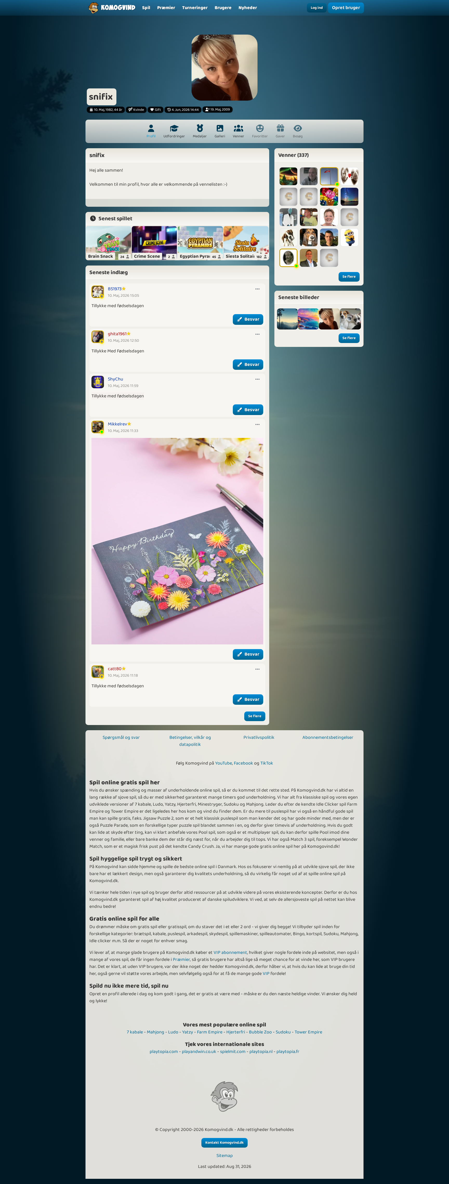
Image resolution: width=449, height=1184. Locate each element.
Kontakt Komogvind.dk (224, 1143)
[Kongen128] (288, 217)
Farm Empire (209, 1032)
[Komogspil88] (329, 196)
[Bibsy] (349, 196)
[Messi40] (329, 258)
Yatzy (187, 1032)
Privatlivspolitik (258, 737)
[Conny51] (288, 196)
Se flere (254, 716)
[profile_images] (329, 318)
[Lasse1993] (329, 237)
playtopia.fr (287, 1051)
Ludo (173, 1032)
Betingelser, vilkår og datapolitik (190, 741)
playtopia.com (164, 1051)
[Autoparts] (309, 258)
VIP (266, 973)
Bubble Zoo (260, 1032)
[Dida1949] (288, 237)
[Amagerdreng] (309, 217)
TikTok (266, 763)
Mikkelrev (117, 424)
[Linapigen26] (349, 176)
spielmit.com (233, 1051)
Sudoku (283, 1032)
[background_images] (287, 318)
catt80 (115, 668)
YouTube (223, 763)
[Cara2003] (309, 237)
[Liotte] (329, 176)
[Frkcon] (329, 217)
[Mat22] (309, 196)
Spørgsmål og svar (121, 737)
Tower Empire (308, 1032)
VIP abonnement (230, 952)
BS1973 (115, 289)
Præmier (181, 959)
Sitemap (224, 1155)
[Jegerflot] (349, 217)
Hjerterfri (235, 1032)
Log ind (317, 8)
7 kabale (135, 1032)
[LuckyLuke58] (288, 258)
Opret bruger (346, 8)
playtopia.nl (261, 1051)
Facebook (243, 763)
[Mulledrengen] (309, 176)
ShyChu (115, 379)
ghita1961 (117, 334)
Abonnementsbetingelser (327, 737)
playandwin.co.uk (199, 1051)
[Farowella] (288, 176)
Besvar (252, 319)
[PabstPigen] (349, 237)
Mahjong (155, 1032)
